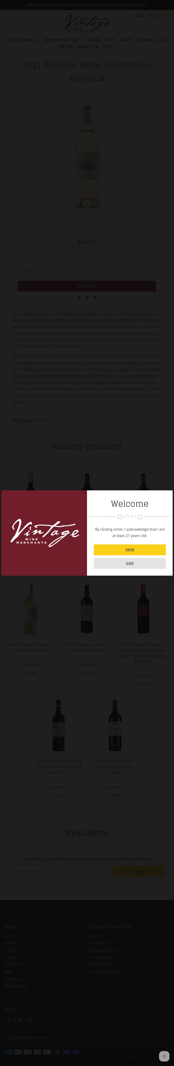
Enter (130, 550)
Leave (130, 563)
